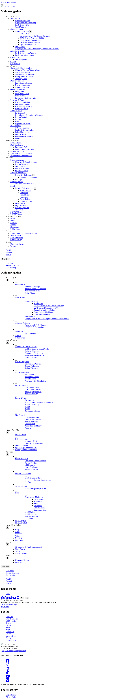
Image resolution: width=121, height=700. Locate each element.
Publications (14, 229)
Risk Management (22, 208)
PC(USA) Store (16, 214)
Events (8, 625)
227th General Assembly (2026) (32, 38)
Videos (13, 225)
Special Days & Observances (21, 153)
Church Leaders (12, 619)
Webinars (13, 246)
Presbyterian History (22, 25)
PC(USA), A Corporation (24, 55)
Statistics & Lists (16, 182)
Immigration (19, 91)
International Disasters (23, 83)
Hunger (18, 119)
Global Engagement (17, 89)
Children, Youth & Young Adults (27, 70)
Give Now (5, 259)
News (12, 220)
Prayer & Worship (22, 168)
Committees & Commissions (30, 40)
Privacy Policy (11, 697)
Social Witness (20, 27)
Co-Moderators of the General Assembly (35, 36)
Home (8, 594)
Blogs (12, 218)
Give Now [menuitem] (10, 263)
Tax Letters (19, 210)
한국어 (8, 255)
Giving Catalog (16, 240)
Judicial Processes (21, 132)
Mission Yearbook (17, 151)
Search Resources (17, 160)
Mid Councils (20, 47)
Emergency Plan (26, 201)
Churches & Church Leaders (21, 68)
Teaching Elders (21, 79)
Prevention (24, 193)
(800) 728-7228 (7, 651)
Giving (8, 638)
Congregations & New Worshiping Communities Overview (37, 49)
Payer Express (11, 640)
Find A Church (16, 143)
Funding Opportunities (28, 177)
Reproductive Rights (22, 124)
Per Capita (19, 180)
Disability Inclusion (22, 102)
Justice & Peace (16, 111)
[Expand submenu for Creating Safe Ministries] (35, 188)
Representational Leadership (25, 23)
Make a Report (25, 191)
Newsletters (14, 227)
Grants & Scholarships (23, 175)
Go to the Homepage (9, 604)
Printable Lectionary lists (24, 149)
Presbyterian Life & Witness (25, 53)
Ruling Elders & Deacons (24, 77)
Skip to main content (8, 2)
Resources (24, 197)
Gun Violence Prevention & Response (29, 115)
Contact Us (14, 57)
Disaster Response (17, 81)
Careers (13, 62)
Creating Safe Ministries (24, 188)
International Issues (22, 94)
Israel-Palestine (20, 96)
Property (18, 139)
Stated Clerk (24, 34)
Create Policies (25, 199)
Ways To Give (15, 235)
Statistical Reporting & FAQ (25, 184)
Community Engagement (24, 74)
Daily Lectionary (16, 145)
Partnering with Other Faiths (25, 98)
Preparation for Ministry (24, 136)
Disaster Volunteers (22, 85)
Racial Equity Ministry (23, 106)
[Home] (8, 6)
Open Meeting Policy (28, 44)
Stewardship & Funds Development (23, 233)
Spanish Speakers (21, 171)
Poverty (18, 121)
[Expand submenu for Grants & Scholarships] (33, 175)
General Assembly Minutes (30, 42)
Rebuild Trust (25, 195)
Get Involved (15, 64)
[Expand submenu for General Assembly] (30, 31)
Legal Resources (21, 206)
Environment (20, 113)
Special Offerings (16, 238)
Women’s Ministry (22, 109)
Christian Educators (22, 72)
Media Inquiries (21, 59)
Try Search (5, 607)
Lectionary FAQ (21, 147)
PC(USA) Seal (16, 212)
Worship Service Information (21, 156)
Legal (12, 186)
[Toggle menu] (2, 4)
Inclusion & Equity (17, 100)
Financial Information (18, 173)
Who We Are (15, 18)
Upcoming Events (17, 244)
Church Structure (16, 29)
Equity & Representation (24, 130)
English (8, 250)
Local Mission (20, 134)
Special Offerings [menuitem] (12, 265)
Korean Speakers (21, 164)
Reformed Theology (22, 21)
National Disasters (22, 87)
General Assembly (22, 31)
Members (9, 617)
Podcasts (13, 223)
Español (9, 252)
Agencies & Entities (17, 51)
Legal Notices (20, 203)
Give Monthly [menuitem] (11, 268)
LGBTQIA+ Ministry (23, 104)
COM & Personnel (22, 128)
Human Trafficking (22, 117)
